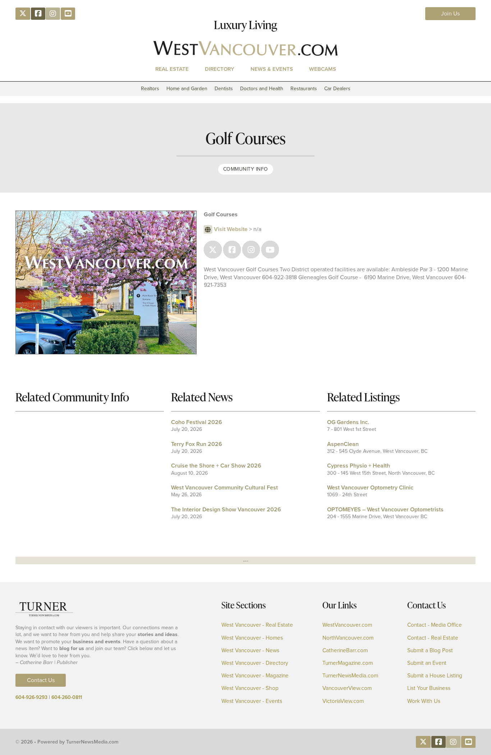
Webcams (322, 69)
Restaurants (303, 88)
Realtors (150, 88)
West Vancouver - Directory (254, 663)
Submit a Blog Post (430, 650)
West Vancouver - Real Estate (257, 625)
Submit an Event (426, 663)
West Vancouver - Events (251, 701)
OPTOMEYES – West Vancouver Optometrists (385, 509)
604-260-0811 (66, 697)
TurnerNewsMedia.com (350, 676)
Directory (219, 69)
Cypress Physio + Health (358, 465)
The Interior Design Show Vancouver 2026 (226, 509)
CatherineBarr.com (345, 650)
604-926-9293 (31, 697)
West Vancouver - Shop (250, 688)
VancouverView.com (347, 688)
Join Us (450, 13)
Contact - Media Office (434, 625)
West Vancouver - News (250, 650)
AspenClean (343, 444)
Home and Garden (186, 88)
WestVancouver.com (347, 625)
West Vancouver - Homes (252, 638)
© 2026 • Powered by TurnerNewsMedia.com (67, 742)
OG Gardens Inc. (348, 422)
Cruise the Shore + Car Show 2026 (216, 465)
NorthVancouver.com (347, 638)
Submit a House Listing (434, 676)
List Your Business (428, 688)
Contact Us (41, 680)
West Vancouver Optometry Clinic (370, 487)
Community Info (245, 169)
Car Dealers (337, 88)
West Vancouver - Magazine (255, 676)
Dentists (224, 88)
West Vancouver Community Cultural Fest (224, 487)
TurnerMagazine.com (347, 663)
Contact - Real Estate (432, 638)
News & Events (272, 69)
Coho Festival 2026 (196, 422)
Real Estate (172, 69)
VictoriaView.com (343, 701)
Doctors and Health (261, 88)
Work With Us (423, 701)
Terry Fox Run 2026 (196, 444)
